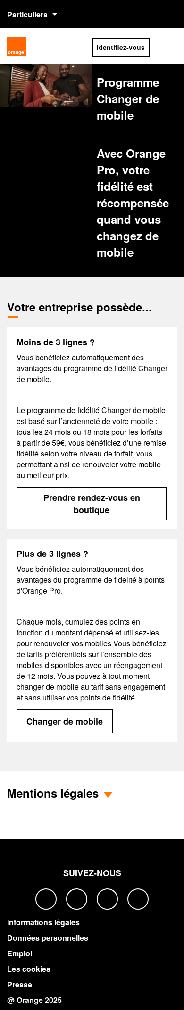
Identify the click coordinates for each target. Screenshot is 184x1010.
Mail (56, 45)
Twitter (76, 899)
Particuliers (27, 14)
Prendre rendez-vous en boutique (91, 503)
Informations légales (43, 922)
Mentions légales (53, 793)
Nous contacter (149, 14)
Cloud (77, 45)
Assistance (171, 14)
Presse (19, 984)
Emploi (19, 953)
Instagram (107, 899)
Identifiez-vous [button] (121, 47)
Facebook (46, 899)
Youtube (138, 899)
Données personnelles (47, 937)
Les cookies (28, 968)
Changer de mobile (64, 721)
